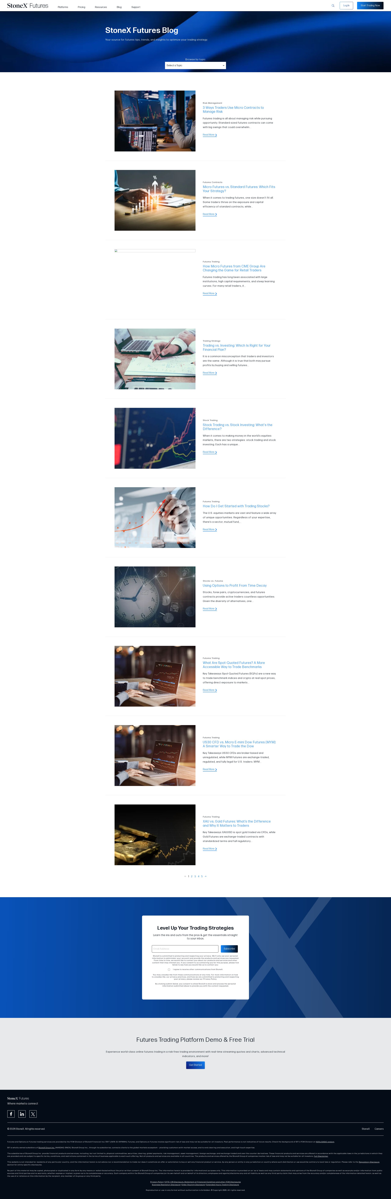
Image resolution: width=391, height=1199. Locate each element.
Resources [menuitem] (101, 7)
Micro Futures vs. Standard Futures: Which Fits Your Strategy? (239, 189)
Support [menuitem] (136, 7)
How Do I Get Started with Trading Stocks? (236, 506)
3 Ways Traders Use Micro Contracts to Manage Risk (233, 110)
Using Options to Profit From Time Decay (235, 586)
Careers (379, 1129)
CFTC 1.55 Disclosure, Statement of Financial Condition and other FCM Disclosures (203, 1182)
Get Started (195, 1065)
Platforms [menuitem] (63, 7)
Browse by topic (195, 59)
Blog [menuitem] (119, 7)
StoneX (366, 1129)
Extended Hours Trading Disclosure (222, 1185)
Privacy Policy (157, 1182)
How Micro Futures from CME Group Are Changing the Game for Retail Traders (234, 268)
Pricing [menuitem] (81, 7)
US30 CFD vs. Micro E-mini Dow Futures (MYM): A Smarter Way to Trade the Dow (239, 744)
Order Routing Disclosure (193, 1185)
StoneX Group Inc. (46, 1148)
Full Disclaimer (321, 1156)
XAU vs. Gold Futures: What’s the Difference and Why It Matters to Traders (237, 823)
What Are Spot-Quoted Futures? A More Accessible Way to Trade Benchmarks (234, 665)
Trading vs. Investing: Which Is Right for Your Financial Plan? (237, 348)
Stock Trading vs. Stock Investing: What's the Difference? (237, 427)
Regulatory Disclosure (369, 1162)
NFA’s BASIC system (325, 1142)
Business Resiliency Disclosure (166, 1185)
